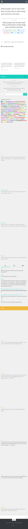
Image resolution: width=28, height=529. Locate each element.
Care (2, 4)
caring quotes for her (20, 41)
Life (1, 155)
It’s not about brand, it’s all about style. (9, 276)
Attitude (20, 101)
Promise (2, 117)
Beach (24, 101)
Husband (7, 112)
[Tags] (22, 265)
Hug (4, 112)
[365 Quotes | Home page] (2, 2)
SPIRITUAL (3, 120)
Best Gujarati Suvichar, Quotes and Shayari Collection (11, 294)
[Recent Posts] (5, 265)
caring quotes (13, 41)
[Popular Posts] (14, 265)
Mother (2, 255)
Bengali (2, 279)
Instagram (21, 112)
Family (22, 107)
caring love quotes (7, 41)
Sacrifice (7, 118)
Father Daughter (4, 190)
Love (2, 269)
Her (25, 111)
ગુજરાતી (4, 101)
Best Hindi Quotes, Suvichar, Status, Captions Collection (12, 289)
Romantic (3, 507)
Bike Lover (3, 222)
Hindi (2, 474)
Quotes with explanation (20, 117)
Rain (2, 440)
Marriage (21, 114)
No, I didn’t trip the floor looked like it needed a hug (11, 302)
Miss (24, 114)
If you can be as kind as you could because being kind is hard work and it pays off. (19, 65)
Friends (2, 407)
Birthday (2, 104)
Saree (2, 274)
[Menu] (26, 1)
